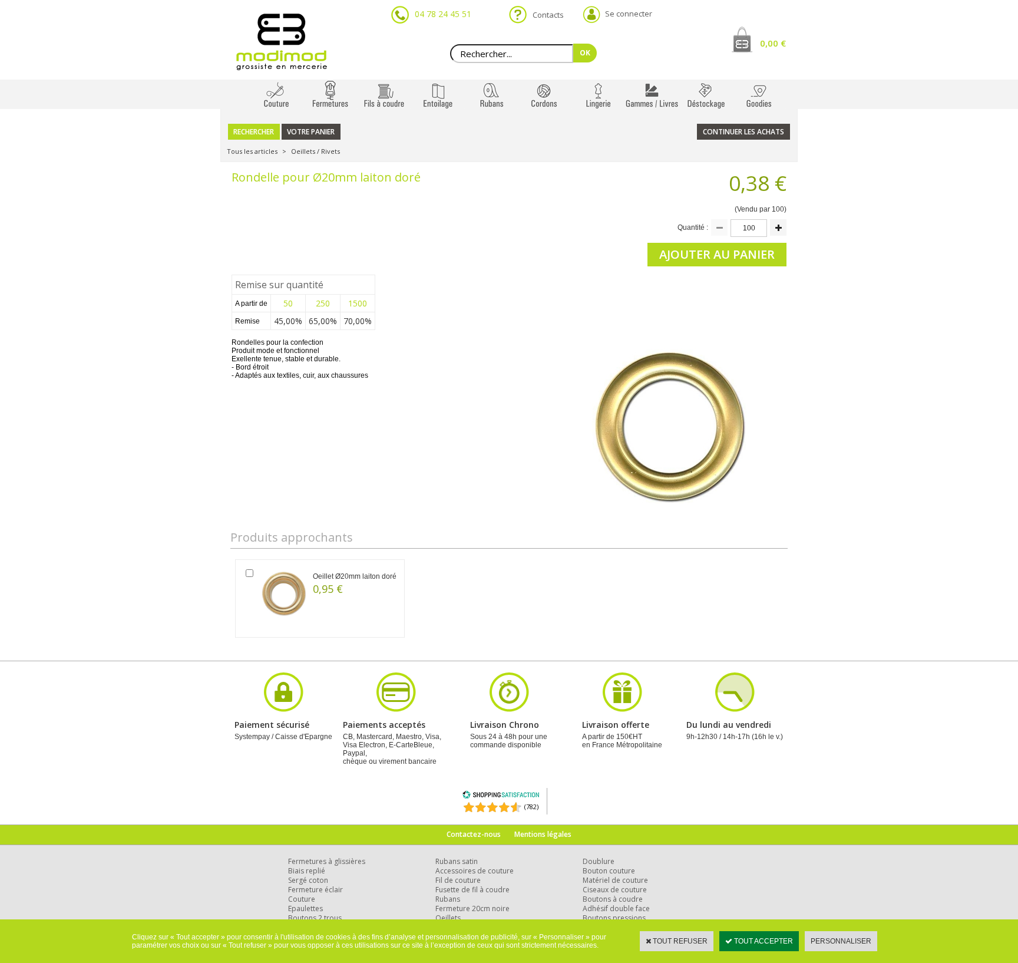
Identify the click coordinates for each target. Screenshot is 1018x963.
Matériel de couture (615, 880)
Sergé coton (308, 880)
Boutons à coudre (613, 899)
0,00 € (773, 43)
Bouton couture (609, 871)
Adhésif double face (616, 908)
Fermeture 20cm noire (472, 908)
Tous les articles (252, 151)
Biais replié (306, 871)
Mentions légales (542, 834)
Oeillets (448, 918)
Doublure (598, 861)
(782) (531, 806)
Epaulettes (305, 908)
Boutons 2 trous (315, 918)
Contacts (544, 14)
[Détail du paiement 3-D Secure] (283, 710)
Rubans (447, 899)
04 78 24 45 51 (443, 13)
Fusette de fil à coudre (472, 890)
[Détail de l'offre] (622, 710)
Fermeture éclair (315, 890)
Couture (301, 899)
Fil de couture (458, 880)
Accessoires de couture (474, 871)
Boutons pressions (614, 918)
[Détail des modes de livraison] (509, 710)
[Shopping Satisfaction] (500, 796)
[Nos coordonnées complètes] (734, 710)
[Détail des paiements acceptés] (396, 710)
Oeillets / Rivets (315, 151)
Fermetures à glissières (326, 861)
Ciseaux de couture (615, 890)
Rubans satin (456, 861)
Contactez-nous (474, 834)
